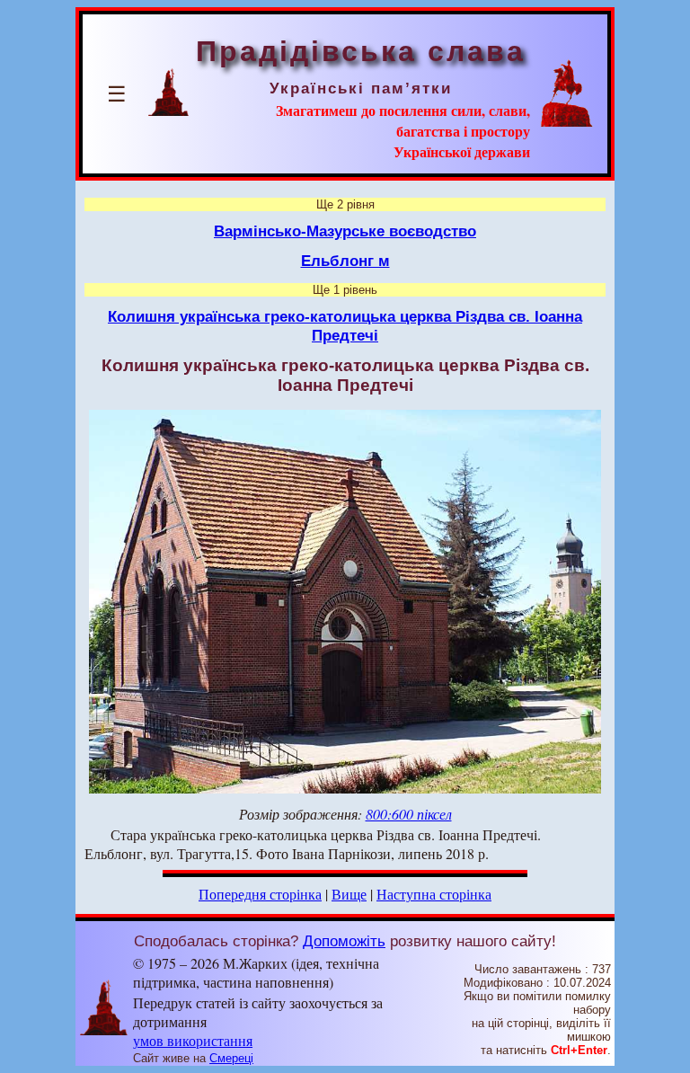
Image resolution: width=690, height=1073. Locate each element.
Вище (349, 893)
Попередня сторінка (260, 893)
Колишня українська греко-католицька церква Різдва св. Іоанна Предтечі (345, 325)
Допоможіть (344, 941)
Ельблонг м (345, 261)
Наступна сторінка (433, 893)
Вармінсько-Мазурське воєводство (345, 231)
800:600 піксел (409, 813)
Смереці (231, 1058)
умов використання (192, 1040)
